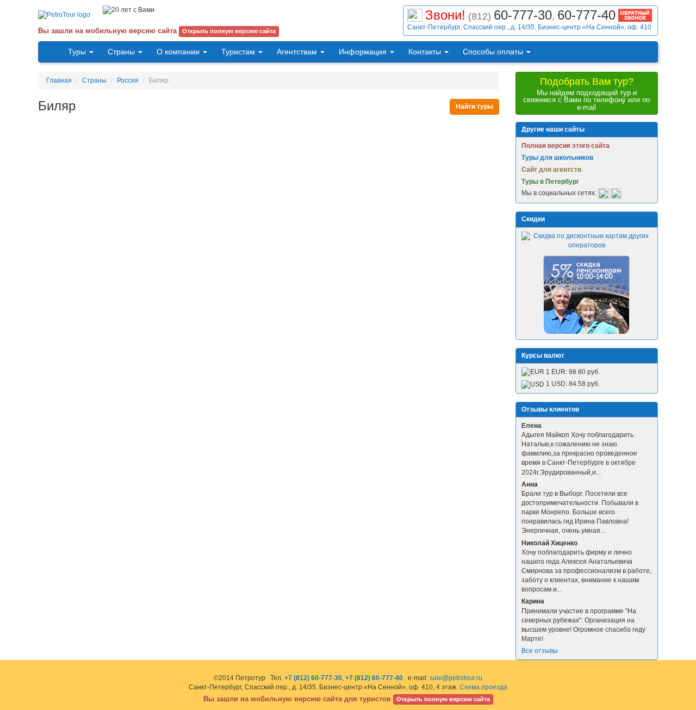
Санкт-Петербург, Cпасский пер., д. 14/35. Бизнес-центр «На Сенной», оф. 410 (529, 27)
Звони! (445, 15)
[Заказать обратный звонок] (635, 14)
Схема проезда (483, 687)
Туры (78, 51)
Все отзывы (539, 651)
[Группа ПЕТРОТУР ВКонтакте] (603, 193)
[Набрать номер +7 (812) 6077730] (414, 14)
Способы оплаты (494, 51)
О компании (179, 51)
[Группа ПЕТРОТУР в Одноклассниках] (616, 193)
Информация (364, 51)
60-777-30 (523, 15)
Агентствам (298, 51)
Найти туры (474, 106)
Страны (122, 51)
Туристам (239, 51)
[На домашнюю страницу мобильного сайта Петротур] (50, 52)
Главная (59, 80)
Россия (128, 80)
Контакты (425, 51)
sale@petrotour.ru (456, 678)
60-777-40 (586, 15)
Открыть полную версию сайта (229, 31)
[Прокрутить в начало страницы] (688, 701)
